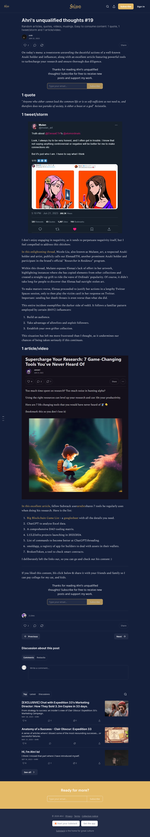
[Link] (17, 95)
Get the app (89, 823)
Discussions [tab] (44, 694)
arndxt (81, 506)
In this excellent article (36, 506)
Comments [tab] (28, 657)
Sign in (141, 6)
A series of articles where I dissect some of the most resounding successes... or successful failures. (61, 735)
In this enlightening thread (38, 252)
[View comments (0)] (35, 45)
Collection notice (90, 816)
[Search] (107, 6)
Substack (60, 830)
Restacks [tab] (41, 657)
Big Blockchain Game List (43, 518)
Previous (33, 636)
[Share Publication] (114, 6)
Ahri (31, 35)
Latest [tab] (33, 694)
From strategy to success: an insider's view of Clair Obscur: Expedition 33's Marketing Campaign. (59, 712)
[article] (75, 712)
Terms (77, 816)
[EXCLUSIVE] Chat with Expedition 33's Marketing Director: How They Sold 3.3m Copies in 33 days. (55, 704)
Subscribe (125, 6)
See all (27, 772)
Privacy (68, 816)
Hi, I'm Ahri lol (31, 752)
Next (119, 636)
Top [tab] (25, 694)
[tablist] (34, 657)
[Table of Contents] (3, 418)
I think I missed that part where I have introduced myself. (51, 755)
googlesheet (71, 518)
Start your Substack (67, 823)
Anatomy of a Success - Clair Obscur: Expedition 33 (57, 729)
